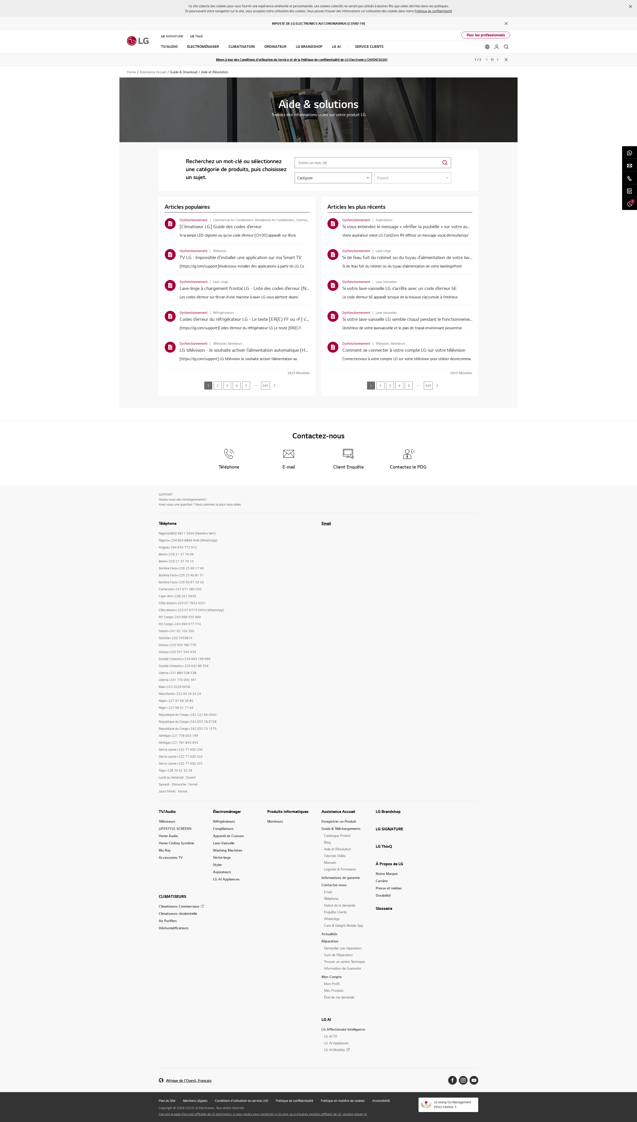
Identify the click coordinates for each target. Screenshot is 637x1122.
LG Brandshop (388, 811)
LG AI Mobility (334, 1050)
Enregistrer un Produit (338, 821)
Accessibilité (381, 1100)
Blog (327, 842)
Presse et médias (389, 888)
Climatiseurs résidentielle (178, 913)
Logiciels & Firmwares (340, 869)
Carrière (382, 880)
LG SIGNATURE (389, 828)
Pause (492, 59)
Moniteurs (275, 821)
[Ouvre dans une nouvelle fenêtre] (452, 1080)
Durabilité (383, 895)
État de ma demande (339, 997)
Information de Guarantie (342, 968)
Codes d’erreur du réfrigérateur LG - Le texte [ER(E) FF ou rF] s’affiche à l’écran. (259, 319)
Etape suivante (275, 386)
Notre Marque (387, 873)
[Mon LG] (497, 47)
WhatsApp (331, 918)
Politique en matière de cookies (343, 1100)
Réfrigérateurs (224, 821)
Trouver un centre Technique (344, 961)
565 (265, 385)
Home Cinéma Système (176, 843)
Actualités (329, 933)
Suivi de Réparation (338, 954)
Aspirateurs (222, 871)
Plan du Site (167, 1100)
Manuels (330, 862)
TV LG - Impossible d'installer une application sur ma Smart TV (240, 257)
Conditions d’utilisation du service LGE (241, 1100)
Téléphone (331, 898)
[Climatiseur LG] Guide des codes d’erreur (221, 226)
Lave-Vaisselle (223, 843)
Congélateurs (223, 828)
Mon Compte (331, 976)
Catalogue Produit (337, 835)
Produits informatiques (288, 811)
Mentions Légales (195, 1100)
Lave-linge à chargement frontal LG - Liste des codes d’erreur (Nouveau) (251, 288)
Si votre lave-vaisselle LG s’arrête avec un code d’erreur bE (399, 288)
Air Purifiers (168, 920)
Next (497, 59)
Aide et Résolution (337, 849)
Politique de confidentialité (433, 11)
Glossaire (384, 908)
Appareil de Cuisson (228, 835)
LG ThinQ (384, 846)
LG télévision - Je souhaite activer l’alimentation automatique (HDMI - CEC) (254, 350)
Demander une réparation (342, 948)
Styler (217, 864)
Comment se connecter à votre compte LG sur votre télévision (403, 350)
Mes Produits (333, 990)
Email (326, 523)
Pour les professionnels (486, 35)
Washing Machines (227, 850)
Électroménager (227, 811)
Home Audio (168, 835)
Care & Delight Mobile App (343, 925)
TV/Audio (167, 811)
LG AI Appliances (226, 879)
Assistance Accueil (338, 811)
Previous (486, 59)
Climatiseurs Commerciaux (179, 906)
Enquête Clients (335, 912)
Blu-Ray (165, 850)
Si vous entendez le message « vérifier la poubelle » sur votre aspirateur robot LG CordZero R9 (435, 226)
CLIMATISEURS (172, 896)
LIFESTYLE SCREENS (175, 828)
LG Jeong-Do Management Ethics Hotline (452, 1104)
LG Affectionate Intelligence (343, 1029)
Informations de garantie (340, 877)
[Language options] (487, 47)
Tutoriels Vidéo (335, 855)
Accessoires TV (171, 857)
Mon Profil (332, 983)
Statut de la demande (339, 905)
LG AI (326, 1019)
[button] (630, 6)
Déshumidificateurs (174, 927)
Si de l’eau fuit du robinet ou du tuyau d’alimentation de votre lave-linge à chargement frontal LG (437, 257)
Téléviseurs (167, 821)
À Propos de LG (389, 863)
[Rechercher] (506, 47)
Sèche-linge (222, 857)
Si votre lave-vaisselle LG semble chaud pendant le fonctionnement (408, 319)
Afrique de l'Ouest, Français (189, 1080)
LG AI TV (330, 1036)
